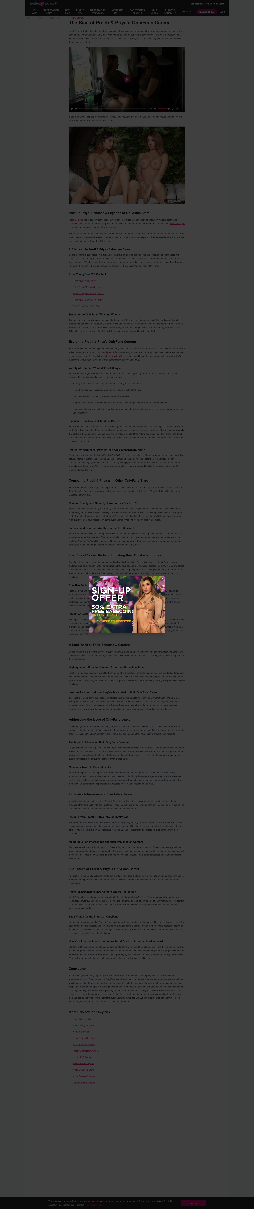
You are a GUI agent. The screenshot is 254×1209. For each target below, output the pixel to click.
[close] (162, 579)
